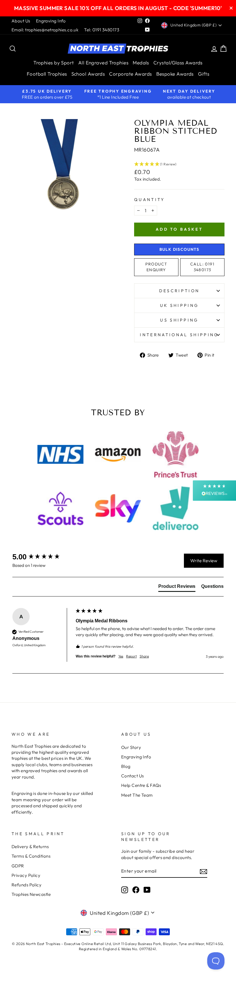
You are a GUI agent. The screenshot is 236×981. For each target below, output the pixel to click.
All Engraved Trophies (103, 63)
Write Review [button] (203, 560)
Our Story (131, 747)
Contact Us (132, 776)
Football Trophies (47, 74)
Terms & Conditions (31, 856)
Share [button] (144, 656)
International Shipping (179, 334)
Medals (141, 63)
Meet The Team (137, 795)
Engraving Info (51, 21)
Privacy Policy (26, 875)
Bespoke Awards (175, 74)
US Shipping (179, 320)
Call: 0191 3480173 (202, 266)
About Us (21, 21)
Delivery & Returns (30, 846)
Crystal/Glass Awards (178, 63)
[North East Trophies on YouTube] (147, 889)
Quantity (149, 199)
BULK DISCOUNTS (179, 249)
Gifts (203, 74)
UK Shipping (179, 305)
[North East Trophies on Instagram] (124, 889)
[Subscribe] (203, 871)
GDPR (18, 866)
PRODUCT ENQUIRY (156, 266)
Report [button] (131, 656)
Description (179, 290)
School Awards (88, 74)
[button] (179, 164)
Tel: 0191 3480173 (101, 29)
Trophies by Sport (53, 63)
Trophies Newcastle (31, 894)
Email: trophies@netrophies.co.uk (45, 29)
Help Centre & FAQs (141, 785)
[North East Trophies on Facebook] (135, 889)
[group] (42, 557)
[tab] (176, 587)
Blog (126, 766)
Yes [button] (120, 656)
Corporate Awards (130, 74)
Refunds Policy (26, 885)
